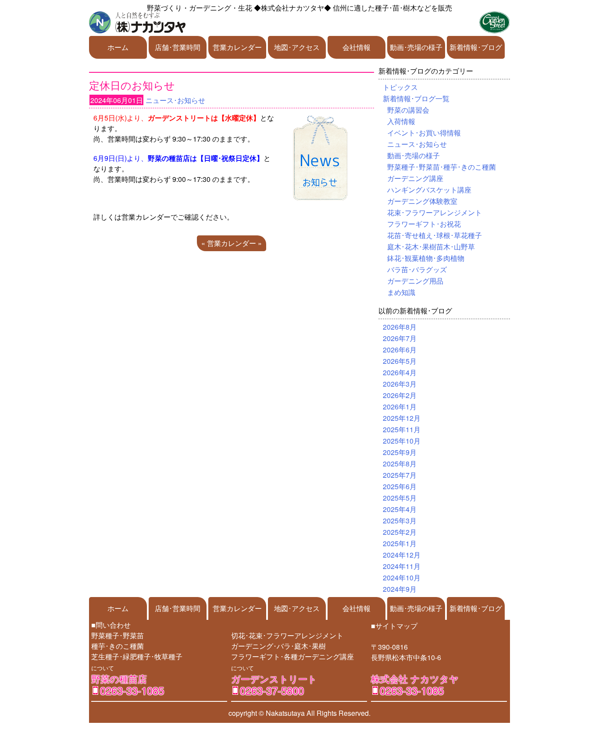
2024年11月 (402, 566)
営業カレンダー (237, 47)
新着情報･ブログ (475, 47)
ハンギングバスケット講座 (429, 190)
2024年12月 (402, 555)
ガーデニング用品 (415, 281)
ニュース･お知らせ (175, 100)
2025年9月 (400, 452)
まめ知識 (401, 292)
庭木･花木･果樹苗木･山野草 (431, 247)
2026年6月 (400, 350)
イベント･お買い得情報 (424, 133)
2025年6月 (400, 486)
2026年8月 (400, 327)
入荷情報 (401, 121)
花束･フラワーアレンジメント (434, 212)
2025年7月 (400, 475)
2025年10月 (402, 441)
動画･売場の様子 (416, 47)
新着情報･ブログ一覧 (416, 98)
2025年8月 (400, 464)
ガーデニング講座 (415, 178)
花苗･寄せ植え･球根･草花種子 (434, 235)
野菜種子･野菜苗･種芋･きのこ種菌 (441, 167)
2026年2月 (400, 395)
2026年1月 (400, 407)
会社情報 (356, 47)
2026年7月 (400, 338)
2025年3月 (400, 521)
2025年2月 (400, 532)
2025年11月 (402, 429)
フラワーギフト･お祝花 (424, 224)
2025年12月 (402, 418)
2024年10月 (402, 577)
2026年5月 (400, 361)
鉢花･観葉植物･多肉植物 (425, 258)
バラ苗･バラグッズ (417, 269)
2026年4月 (400, 372)
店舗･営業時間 (177, 47)
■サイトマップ (394, 626)
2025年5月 (400, 498)
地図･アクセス (297, 47)
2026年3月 (400, 384)
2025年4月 (400, 509)
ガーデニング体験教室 (422, 201)
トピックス (400, 87)
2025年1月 (400, 543)
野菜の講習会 (408, 110)
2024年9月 (400, 589)
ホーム (117, 47)
